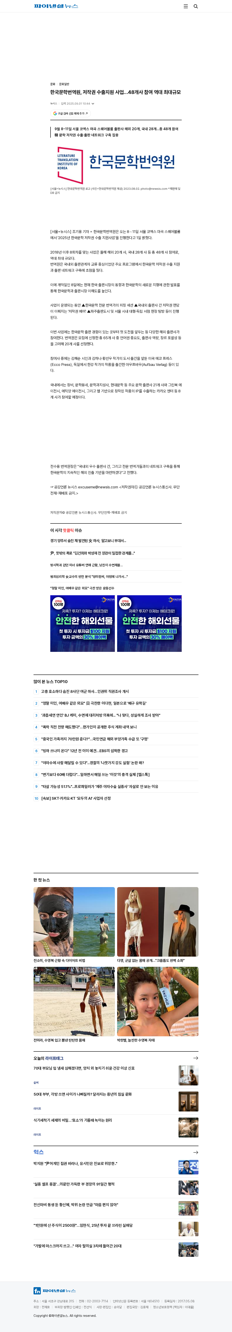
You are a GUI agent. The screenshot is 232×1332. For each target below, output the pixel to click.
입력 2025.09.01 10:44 (75, 103)
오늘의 (48, 1058)
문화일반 (64, 84)
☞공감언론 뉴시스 (63, 487)
